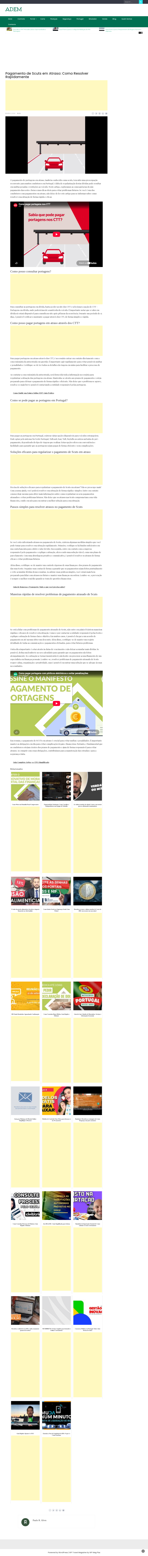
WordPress (63, 1552)
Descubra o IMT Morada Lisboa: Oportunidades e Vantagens (29, 30)
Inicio (10, 19)
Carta (42, 19)
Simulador (93, 19)
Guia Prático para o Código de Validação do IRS (74, 29)
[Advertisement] (74, 52)
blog (19, 113)
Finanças (53, 19)
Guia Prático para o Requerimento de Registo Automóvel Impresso (124, 30)
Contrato (21, 19)
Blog (114, 19)
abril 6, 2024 (11, 113)
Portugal (80, 19)
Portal (32, 19)
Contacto (12, 24)
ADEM (13, 9)
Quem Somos (126, 19)
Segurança (67, 19)
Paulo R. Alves (39, 1520)
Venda (104, 19)
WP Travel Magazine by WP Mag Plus (84, 1552)
